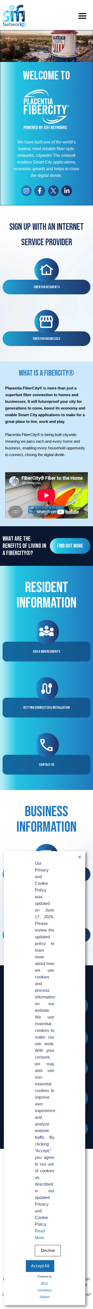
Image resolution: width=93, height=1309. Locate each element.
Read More (40, 1234)
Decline (48, 1250)
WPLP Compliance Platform (45, 1290)
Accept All (40, 1266)
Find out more (70, 546)
